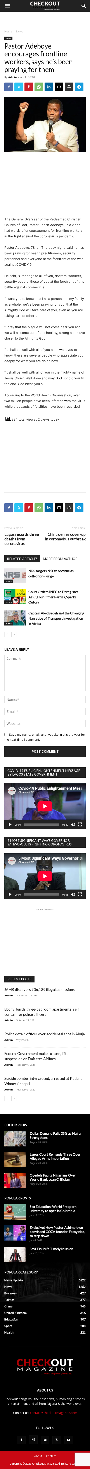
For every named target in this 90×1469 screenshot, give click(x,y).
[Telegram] (79, 87)
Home (8, 31)
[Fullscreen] (80, 824)
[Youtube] (68, 1440)
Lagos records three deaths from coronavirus (21, 539)
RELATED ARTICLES (22, 559)
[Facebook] (8, 87)
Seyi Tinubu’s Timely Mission (51, 1249)
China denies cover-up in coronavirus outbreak (65, 536)
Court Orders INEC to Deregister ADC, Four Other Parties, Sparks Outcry (53, 597)
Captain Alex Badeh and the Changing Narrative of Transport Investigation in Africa (56, 618)
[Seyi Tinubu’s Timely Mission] (15, 1254)
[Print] (69, 87)
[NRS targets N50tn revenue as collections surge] (15, 575)
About (38, 1456)
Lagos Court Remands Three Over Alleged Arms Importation (55, 1156)
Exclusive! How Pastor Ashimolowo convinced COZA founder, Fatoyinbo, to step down (57, 1231)
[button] (7, 6)
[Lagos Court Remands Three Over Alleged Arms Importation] (15, 1159)
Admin (12, 77)
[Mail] (45, 1440)
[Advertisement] (45, 19)
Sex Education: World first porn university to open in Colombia (53, 1208)
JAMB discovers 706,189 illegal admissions (39, 989)
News (19, 31)
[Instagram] (33, 1439)
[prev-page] (7, 634)
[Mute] (73, 824)
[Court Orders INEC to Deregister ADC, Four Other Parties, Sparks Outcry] (15, 596)
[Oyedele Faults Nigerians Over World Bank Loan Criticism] (15, 1180)
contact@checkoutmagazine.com (53, 1413)
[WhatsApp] (39, 87)
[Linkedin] (49, 87)
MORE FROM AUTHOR (60, 559)
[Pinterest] (28, 87)
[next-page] (14, 634)
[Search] (84, 6)
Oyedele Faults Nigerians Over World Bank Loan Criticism (53, 1177)
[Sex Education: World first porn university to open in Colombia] (15, 1212)
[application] (45, 806)
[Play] (10, 824)
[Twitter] (18, 87)
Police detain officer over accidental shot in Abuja (44, 1034)
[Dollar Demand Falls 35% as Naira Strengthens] (15, 1138)
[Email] (59, 87)
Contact (51, 1456)
